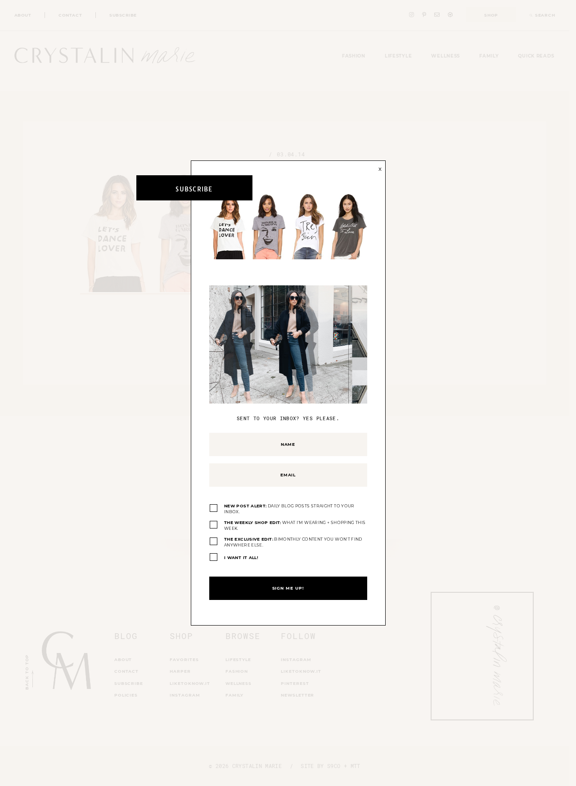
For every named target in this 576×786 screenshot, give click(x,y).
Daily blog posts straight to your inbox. (289, 509)
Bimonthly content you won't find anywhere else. (293, 542)
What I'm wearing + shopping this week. (294, 525)
